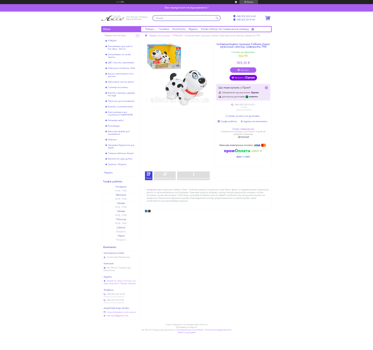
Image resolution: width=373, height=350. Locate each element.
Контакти (179, 29)
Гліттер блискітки (118, 87)
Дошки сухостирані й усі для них (121, 75)
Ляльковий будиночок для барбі (121, 146)
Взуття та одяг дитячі (120, 159)
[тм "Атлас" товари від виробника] (113, 18)
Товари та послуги (159, 36)
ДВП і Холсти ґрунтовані (121, 63)
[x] (149, 211)
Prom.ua (203, 325)
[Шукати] (217, 18)
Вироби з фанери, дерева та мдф (121, 94)
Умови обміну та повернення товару (225, 29)
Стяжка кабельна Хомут (120, 153)
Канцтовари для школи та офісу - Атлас (120, 47)
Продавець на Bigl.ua (186, 327)
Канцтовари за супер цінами (119, 55)
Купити (245, 70)
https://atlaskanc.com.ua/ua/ (121, 312)
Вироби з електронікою (120, 107)
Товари (149, 29)
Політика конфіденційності (218, 330)
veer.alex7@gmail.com (117, 316)
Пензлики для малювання (121, 101)
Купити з (240, 78)
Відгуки (193, 29)
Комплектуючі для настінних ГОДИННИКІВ (120, 113)
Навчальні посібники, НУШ (121, 68)
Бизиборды (114, 126)
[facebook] (146, 211)
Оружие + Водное (117, 164)
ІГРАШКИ (177, 36)
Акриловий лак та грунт (121, 82)
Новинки (112, 140)
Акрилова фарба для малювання (118, 132)
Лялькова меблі (115, 120)
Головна (164, 29)
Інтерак (151, 190)
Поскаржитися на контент (189, 330)
